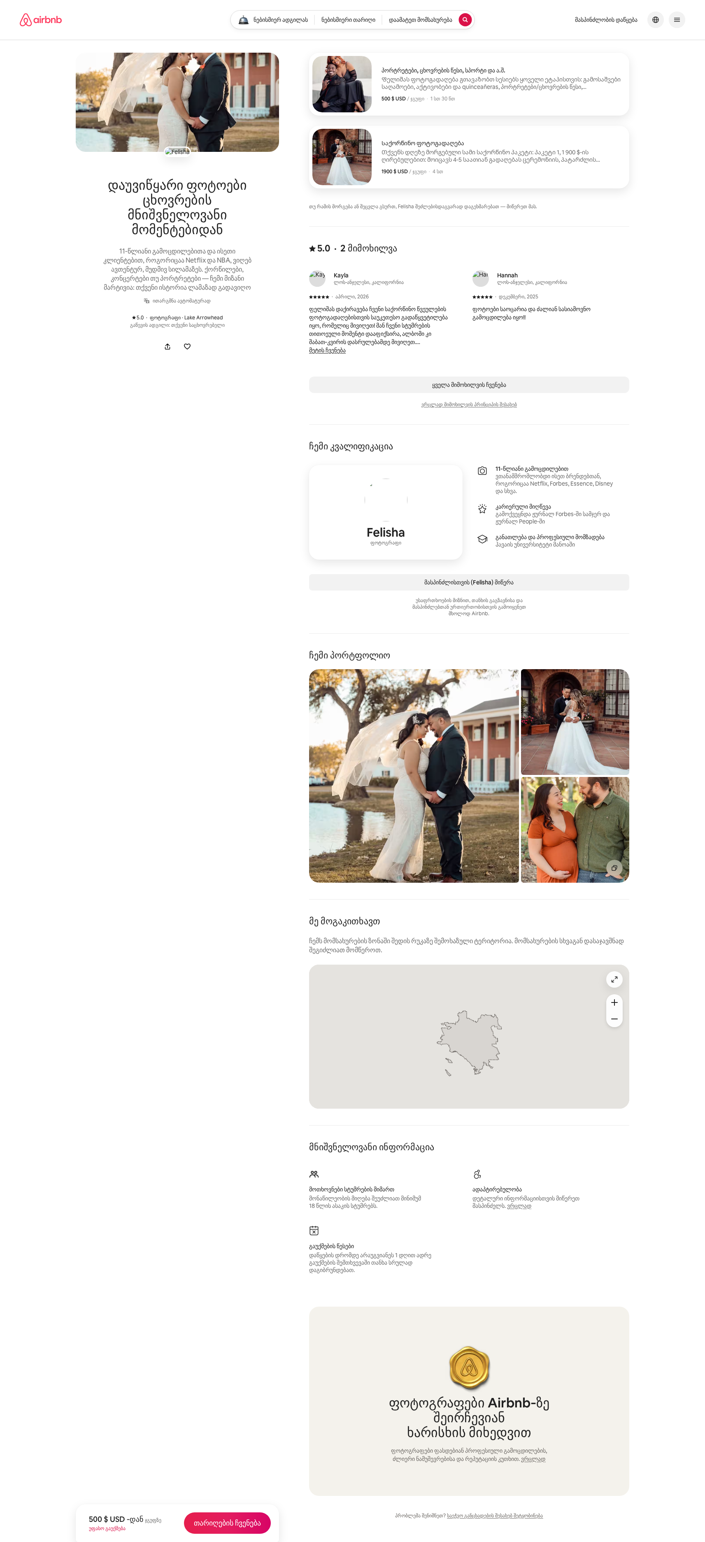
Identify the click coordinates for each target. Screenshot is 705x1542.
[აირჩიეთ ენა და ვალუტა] (655, 20)
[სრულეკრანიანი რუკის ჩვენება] (614, 979)
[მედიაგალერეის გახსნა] (177, 102)
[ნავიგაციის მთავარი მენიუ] (677, 20)
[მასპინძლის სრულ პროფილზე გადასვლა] (386, 512)
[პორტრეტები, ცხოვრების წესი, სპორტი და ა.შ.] (469, 84)
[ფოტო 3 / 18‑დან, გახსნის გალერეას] (575, 830)
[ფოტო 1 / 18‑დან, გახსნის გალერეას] (414, 776)
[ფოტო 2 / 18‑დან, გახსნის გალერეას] (575, 722)
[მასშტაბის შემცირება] (614, 1019)
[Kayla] (317, 278)
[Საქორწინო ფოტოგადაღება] (469, 157)
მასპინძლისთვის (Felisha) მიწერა (469, 582)
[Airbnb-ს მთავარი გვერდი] (41, 19)
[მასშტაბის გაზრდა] (614, 1002)
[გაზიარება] (167, 346)
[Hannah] (480, 278)
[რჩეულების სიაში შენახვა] (187, 346)
